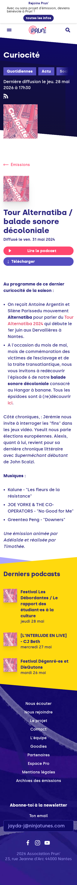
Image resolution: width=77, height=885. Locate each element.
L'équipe (38, 738)
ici (10, 402)
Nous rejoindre (38, 712)
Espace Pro (38, 763)
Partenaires (38, 755)
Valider (59, 826)
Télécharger (23, 261)
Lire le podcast (41, 250)
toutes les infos (38, 18)
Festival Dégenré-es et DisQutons (44, 664)
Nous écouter (38, 703)
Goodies (38, 746)
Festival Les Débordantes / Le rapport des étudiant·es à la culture (39, 603)
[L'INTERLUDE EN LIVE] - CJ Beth (44, 638)
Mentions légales (38, 772)
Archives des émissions (38, 780)
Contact (38, 729)
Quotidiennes (20, 71)
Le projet (38, 720)
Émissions (20, 164)
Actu (46, 71)
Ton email (38, 815)
